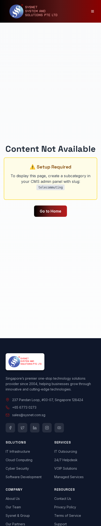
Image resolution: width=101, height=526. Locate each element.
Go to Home (50, 211)
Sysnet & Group (18, 516)
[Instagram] (47, 427)
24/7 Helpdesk (66, 460)
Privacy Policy (65, 507)
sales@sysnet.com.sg (28, 415)
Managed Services (69, 477)
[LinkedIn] (34, 427)
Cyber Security (17, 468)
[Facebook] (10, 427)
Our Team (13, 507)
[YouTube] (59, 427)
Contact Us (62, 499)
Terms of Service (67, 516)
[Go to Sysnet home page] (50, 361)
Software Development (24, 477)
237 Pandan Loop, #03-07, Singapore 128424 (47, 400)
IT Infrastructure (18, 451)
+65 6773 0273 (24, 407)
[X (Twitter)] (22, 427)
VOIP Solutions (65, 468)
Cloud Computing (19, 460)
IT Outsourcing (65, 451)
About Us (13, 499)
